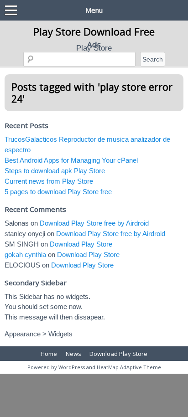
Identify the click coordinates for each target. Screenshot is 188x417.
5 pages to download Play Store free (58, 192)
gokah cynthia (25, 254)
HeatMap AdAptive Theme (129, 367)
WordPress (71, 367)
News (73, 354)
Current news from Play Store (49, 181)
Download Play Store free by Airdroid (94, 223)
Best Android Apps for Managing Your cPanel (71, 160)
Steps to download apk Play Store (55, 171)
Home (49, 354)
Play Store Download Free (94, 31)
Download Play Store (81, 244)
